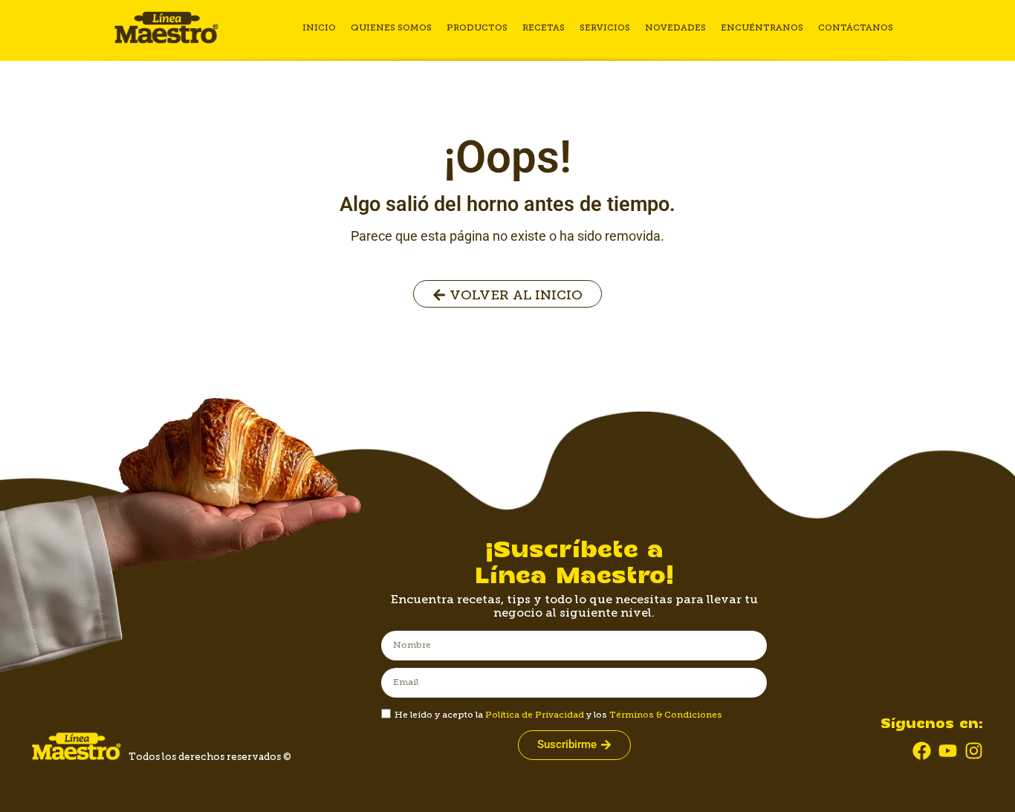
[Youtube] (947, 750)
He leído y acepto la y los (558, 714)
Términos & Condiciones (665, 714)
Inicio (319, 27)
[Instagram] (973, 750)
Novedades (675, 27)
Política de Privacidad (534, 714)
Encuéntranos (762, 27)
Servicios (605, 27)
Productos (477, 27)
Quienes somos (391, 27)
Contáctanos (855, 27)
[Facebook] (921, 750)
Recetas (543, 27)
